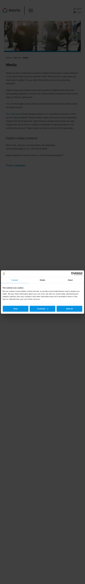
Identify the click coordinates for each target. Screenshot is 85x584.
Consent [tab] (14, 280)
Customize (41, 309)
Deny (16, 309)
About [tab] (70, 280)
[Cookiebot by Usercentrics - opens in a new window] (72, 273)
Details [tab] (42, 280)
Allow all (69, 309)
